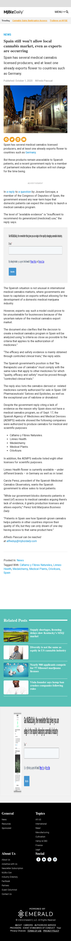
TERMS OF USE (34, 931)
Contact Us (7, 894)
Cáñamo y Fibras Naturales (36, 565)
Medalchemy (20, 569)
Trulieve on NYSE (58, 20)
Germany (31, 152)
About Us (6, 860)
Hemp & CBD (41, 841)
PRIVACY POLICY (51, 931)
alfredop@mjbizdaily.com (22, 541)
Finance (39, 845)
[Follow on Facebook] (38, 859)
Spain (7, 572)
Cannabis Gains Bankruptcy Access (29, 20)
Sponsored (6, 828)
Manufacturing (42, 832)
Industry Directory (10, 877)
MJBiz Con (7, 873)
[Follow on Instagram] (55, 859)
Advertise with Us (9, 864)
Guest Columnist (9, 890)
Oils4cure (54, 569)
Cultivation (40, 837)
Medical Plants (38, 569)
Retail (38, 828)
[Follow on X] (49, 859)
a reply (11, 191)
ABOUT (18, 925)
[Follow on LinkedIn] (44, 859)
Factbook (6, 881)
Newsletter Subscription (12, 868)
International (41, 824)
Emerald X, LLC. (30, 920)
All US (38, 820)
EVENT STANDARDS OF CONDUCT (39, 928)
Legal (38, 850)
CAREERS (28, 925)
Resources (6, 824)
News (7, 34)
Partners (5, 885)
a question (24, 191)
